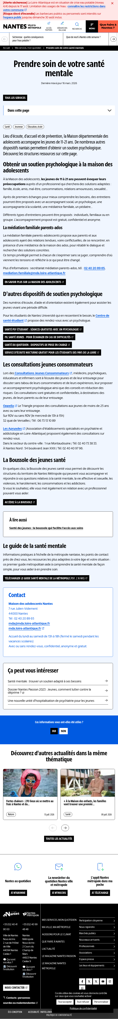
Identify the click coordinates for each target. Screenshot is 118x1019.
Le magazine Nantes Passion (59, 956)
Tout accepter (65, 1002)
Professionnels (86, 946)
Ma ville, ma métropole (56, 927)
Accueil (6, 48)
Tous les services (15, 98)
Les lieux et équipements (91, 965)
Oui (54, 731)
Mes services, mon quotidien (28, 48)
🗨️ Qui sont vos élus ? (9, 961)
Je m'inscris (59, 893)
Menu (92, 29)
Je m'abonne (18, 893)
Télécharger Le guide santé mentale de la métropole (45, 578)
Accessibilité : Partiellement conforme (45, 1012)
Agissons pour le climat (56, 934)
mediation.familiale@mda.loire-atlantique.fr (34, 273)
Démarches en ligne (62, 29)
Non (63, 731)
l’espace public (12, 17)
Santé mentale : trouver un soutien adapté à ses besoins (44, 681)
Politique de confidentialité (59, 1015)
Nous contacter (15, 987)
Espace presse (86, 959)
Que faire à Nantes (53, 942)
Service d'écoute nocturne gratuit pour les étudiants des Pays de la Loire (50, 352)
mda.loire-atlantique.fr (25, 628)
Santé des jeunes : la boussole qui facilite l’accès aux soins (46, 528)
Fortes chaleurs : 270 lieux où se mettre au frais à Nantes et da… (29, 803)
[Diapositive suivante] (113, 39)
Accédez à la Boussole (18, 502)
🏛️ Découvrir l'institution (10, 968)
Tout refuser (83, 1002)
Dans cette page (18, 111)
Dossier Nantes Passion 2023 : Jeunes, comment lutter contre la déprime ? (49, 691)
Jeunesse (19, 127)
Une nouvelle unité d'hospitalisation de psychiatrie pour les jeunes (51, 701)
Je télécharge (100, 893)
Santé (7, 127)
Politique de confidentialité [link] (83, 1008)
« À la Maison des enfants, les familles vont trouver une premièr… (85, 803)
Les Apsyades (12, 428)
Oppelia (8, 406)
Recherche (77, 29)
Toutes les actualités (59, 839)
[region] (59, 39)
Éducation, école (35, 127)
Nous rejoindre (86, 927)
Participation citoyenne (90, 921)
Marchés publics (87, 933)
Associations (85, 953)
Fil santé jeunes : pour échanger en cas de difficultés (38, 337)
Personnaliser (101, 1002)
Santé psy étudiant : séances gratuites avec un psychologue (42, 329)
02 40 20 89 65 (94, 268)
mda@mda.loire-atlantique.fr (29, 623)
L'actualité (48, 949)
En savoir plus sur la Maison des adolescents (33, 282)
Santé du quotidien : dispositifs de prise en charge (36, 345)
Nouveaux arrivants (89, 940)
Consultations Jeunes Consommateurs (41, 373)
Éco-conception (15, 1012)
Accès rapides (48, 29)
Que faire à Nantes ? (108, 26)
